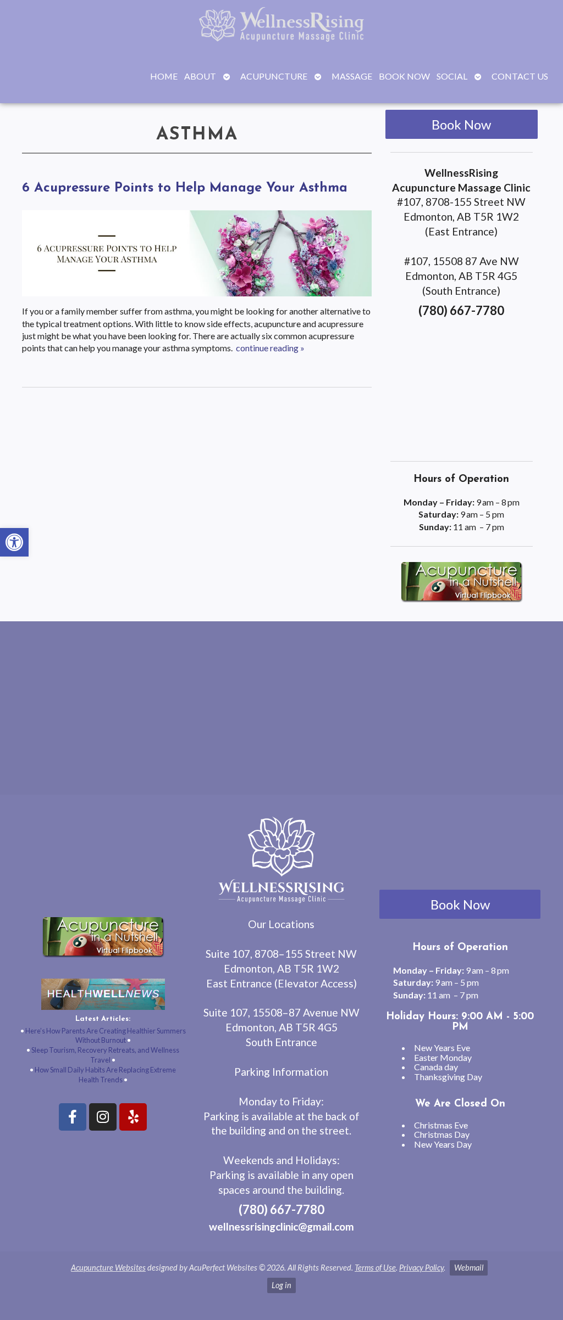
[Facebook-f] (72, 1117)
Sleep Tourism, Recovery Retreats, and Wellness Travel (105, 1055)
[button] (14, 542)
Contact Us (520, 76)
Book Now (404, 76)
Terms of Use (375, 1267)
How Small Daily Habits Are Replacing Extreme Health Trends (105, 1074)
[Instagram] (103, 1117)
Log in (281, 1285)
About (200, 76)
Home (164, 76)
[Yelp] (133, 1117)
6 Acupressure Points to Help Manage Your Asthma (184, 188)
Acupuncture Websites (108, 1267)
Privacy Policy (421, 1267)
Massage (352, 76)
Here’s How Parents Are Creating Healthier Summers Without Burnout (105, 1035)
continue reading (270, 347)
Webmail (468, 1267)
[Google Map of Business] (461, 386)
